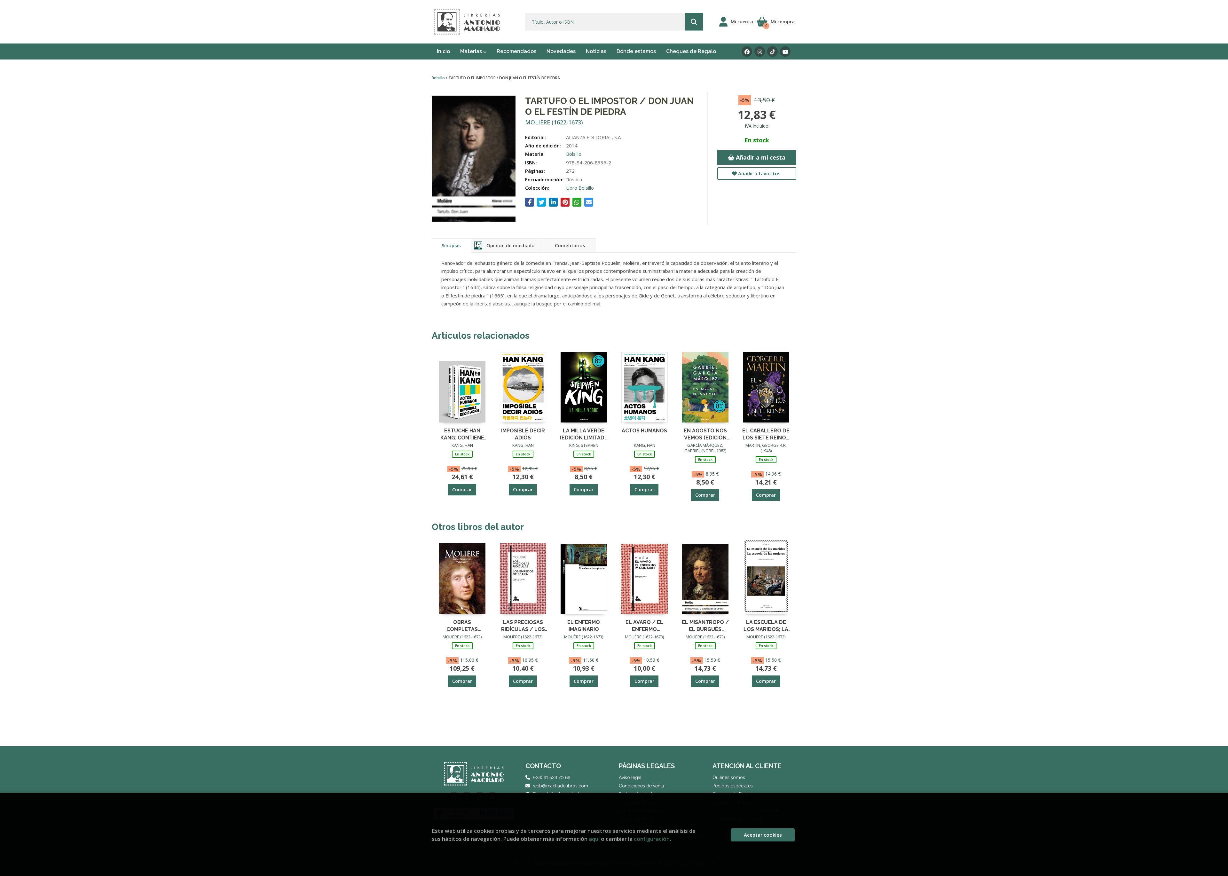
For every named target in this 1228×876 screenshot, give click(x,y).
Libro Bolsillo (580, 188)
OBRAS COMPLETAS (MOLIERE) (462, 625)
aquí (594, 838)
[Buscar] (694, 22)
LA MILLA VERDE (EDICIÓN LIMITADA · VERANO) (584, 434)
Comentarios (570, 245)
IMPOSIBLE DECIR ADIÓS (523, 434)
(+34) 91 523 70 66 (551, 777)
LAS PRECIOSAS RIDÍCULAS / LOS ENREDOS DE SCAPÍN (523, 625)
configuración (652, 838)
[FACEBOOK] (747, 51)
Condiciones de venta (641, 785)
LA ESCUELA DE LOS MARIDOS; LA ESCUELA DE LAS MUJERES (766, 625)
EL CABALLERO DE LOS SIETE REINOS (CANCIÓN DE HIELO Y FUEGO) (766, 434)
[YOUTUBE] (785, 51)
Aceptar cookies (763, 835)
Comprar (462, 489)
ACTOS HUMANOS (644, 431)
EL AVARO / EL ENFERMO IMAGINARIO (644, 625)
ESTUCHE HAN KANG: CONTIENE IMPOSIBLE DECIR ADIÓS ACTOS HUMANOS (462, 434)
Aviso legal (630, 777)
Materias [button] (471, 51)
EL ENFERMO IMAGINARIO (583, 625)
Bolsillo (439, 78)
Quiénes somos (728, 777)
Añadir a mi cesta (759, 157)
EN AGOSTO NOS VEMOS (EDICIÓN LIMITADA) (705, 434)
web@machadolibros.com (560, 785)
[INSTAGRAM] (759, 51)
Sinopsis (451, 245)
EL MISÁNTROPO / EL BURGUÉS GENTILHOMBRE (705, 625)
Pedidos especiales (732, 785)
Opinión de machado (510, 245)
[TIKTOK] (772, 51)
